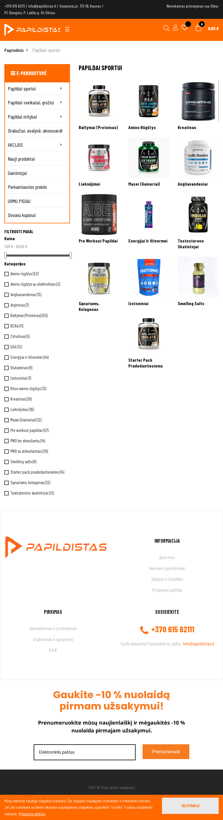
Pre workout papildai (29, 430)
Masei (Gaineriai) (26, 419)
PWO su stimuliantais (29, 451)
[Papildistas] (33, 29)
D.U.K (53, 650)
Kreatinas (21, 398)
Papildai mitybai (22, 116)
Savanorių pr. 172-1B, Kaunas (80, 5)
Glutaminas (21, 367)
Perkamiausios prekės (27, 187)
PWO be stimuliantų (27, 440)
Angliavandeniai (25, 294)
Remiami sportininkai (167, 568)
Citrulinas (20, 336)
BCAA (16, 325)
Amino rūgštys (24, 273)
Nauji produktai (21, 158)
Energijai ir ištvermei (29, 357)
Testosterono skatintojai (32, 492)
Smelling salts (23, 461)
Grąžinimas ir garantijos (53, 639)
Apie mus (167, 557)
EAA (16, 346)
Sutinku (190, 805)
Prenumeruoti (166, 751)
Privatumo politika (167, 590)
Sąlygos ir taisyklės (167, 579)
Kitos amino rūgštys (28, 388)
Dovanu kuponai (22, 215)
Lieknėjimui (22, 409)
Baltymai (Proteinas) (29, 315)
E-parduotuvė (32, 73)
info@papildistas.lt (42, 5)
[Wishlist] (184, 28)
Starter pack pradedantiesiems (37, 472)
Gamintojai (17, 173)
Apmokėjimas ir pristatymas (53, 628)
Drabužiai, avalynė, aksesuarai (35, 130)
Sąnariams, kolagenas (30, 482)
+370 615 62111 (14, 5)
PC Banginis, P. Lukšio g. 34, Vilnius (29, 12)
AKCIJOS (15, 145)
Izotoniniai (20, 378)
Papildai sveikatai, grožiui (31, 102)
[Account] (174, 28)
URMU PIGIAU (19, 201)
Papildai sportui (22, 88)
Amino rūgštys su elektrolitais (35, 284)
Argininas (19, 304)
